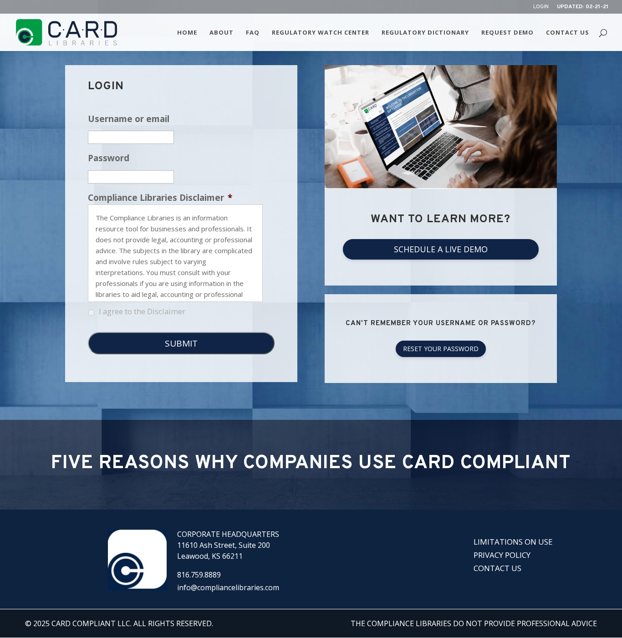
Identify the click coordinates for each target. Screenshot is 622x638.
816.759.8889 (199, 575)
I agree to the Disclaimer (142, 311)
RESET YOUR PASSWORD (441, 348)
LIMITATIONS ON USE (513, 541)
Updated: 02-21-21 (582, 7)
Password (108, 158)
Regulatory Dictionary (425, 32)
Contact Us (567, 32)
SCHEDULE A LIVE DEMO (441, 249)
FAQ (253, 32)
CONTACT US (497, 568)
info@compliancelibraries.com (228, 587)
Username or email (128, 119)
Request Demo (507, 32)
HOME (187, 32)
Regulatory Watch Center (320, 32)
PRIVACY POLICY (502, 555)
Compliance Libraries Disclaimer (160, 198)
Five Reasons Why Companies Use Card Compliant (311, 463)
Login (541, 7)
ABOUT (221, 32)
